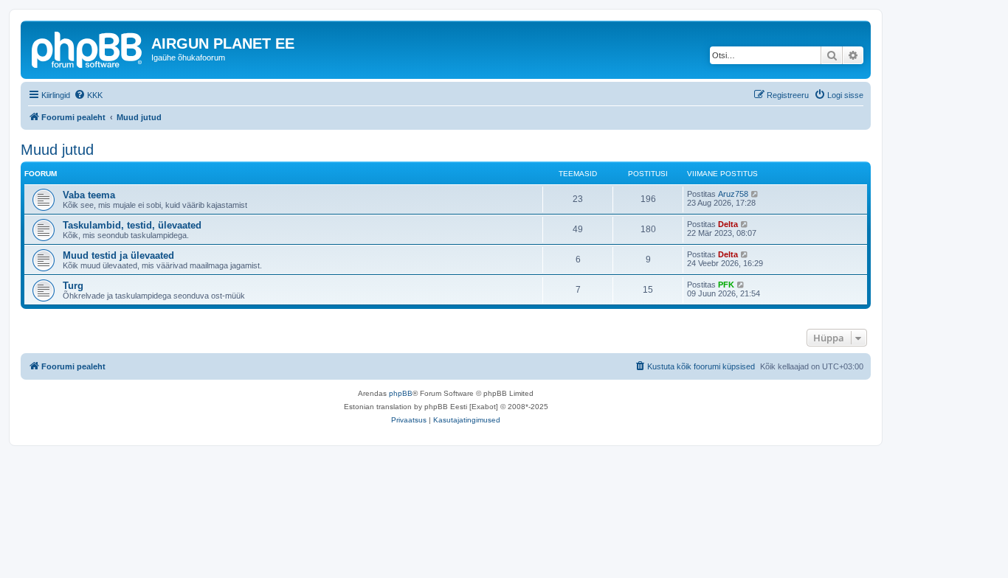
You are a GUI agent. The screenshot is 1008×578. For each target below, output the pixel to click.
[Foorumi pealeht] (87, 48)
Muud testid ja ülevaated (118, 255)
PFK (726, 284)
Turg (73, 285)
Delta (728, 224)
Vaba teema (89, 195)
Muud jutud (57, 150)
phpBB (400, 393)
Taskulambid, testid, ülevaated (132, 225)
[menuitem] (88, 95)
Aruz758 (733, 193)
